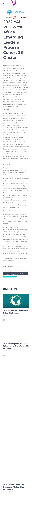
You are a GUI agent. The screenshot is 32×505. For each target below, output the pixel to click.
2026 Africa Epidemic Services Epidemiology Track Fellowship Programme (16, 346)
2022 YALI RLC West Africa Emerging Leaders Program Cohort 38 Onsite (15, 273)
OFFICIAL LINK (8, 267)
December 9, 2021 (8, 62)
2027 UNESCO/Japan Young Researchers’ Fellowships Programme (14, 487)
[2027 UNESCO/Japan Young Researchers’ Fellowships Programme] (16, 418)
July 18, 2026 (7, 315)
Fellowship (23, 62)
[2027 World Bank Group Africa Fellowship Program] (16, 301)
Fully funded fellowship (10, 276)
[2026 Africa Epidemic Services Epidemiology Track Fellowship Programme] (16, 330)
